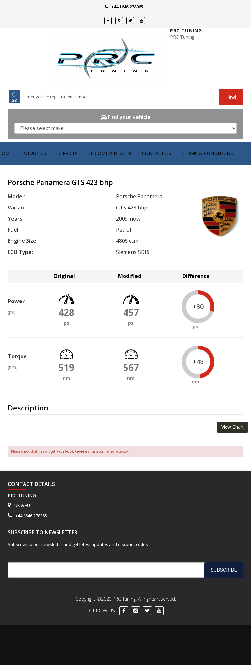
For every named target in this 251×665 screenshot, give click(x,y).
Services (68, 153)
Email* (13, 560)
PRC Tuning (186, 30)
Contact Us (156, 153)
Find (231, 97)
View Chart (232, 427)
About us (34, 153)
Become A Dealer (110, 153)
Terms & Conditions (207, 153)
